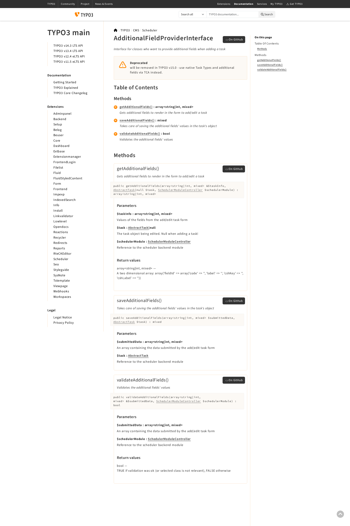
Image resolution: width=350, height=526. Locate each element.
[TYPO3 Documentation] (84, 14)
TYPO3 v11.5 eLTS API (69, 61)
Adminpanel (62, 113)
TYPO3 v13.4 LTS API (68, 51)
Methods (262, 48)
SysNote (59, 275)
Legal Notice (62, 317)
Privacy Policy (63, 322)
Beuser (58, 135)
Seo (56, 264)
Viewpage (60, 286)
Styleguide (61, 270)
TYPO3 (125, 30)
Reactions (60, 232)
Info (56, 205)
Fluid (57, 173)
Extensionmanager (67, 156)
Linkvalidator (63, 216)
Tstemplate (61, 280)
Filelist (58, 167)
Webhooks (61, 291)
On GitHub (236, 40)
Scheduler (60, 259)
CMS (136, 30)
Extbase (59, 151)
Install (58, 210)
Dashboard (61, 146)
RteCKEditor (62, 253)
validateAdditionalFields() (140, 133)
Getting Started (64, 82)
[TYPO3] (116, 30)
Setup (57, 124)
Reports (59, 248)
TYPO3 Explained (65, 87)
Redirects (60, 243)
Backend (59, 119)
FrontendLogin (64, 162)
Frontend (60, 189)
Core (56, 140)
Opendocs (60, 227)
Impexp (59, 194)
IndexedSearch (64, 200)
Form (57, 183)
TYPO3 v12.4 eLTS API (69, 56)
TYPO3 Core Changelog (70, 93)
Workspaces (62, 297)
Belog (57, 130)
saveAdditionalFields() (137, 120)
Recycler (59, 237)
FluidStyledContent (67, 178)
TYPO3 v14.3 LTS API (68, 45)
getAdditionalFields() (136, 107)
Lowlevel (60, 221)
